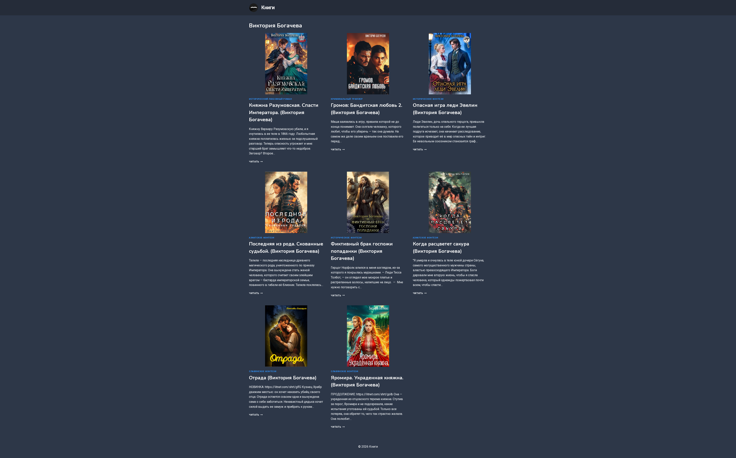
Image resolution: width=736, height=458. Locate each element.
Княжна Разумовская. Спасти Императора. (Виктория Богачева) (283, 112)
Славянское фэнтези (262, 371)
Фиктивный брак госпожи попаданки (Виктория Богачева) (362, 251)
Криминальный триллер (347, 99)
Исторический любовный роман (270, 99)
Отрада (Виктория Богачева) (283, 378)
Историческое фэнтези (428, 99)
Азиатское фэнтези (261, 237)
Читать (256, 161)
